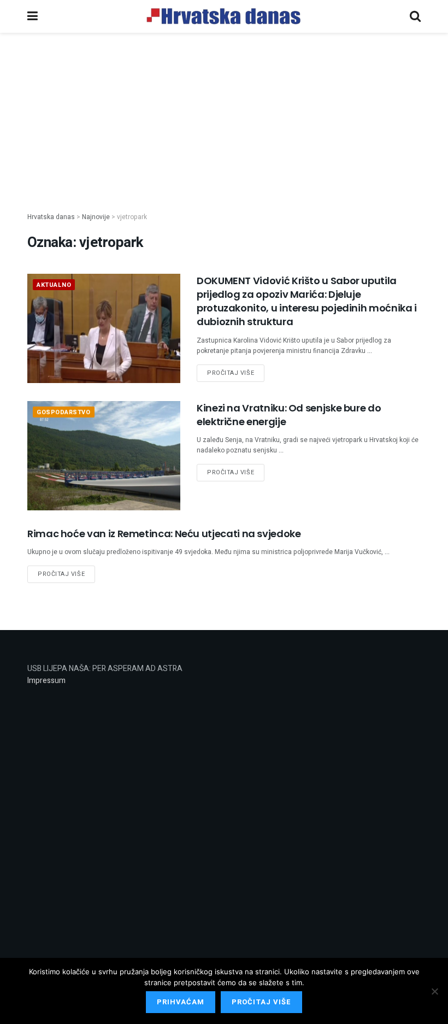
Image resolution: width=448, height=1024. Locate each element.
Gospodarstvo (64, 412)
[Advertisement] (224, 113)
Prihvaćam (180, 1002)
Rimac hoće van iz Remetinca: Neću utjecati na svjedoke (164, 533)
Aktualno (54, 285)
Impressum (46, 680)
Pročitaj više (230, 373)
